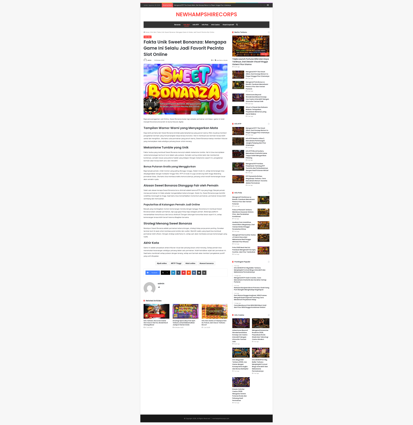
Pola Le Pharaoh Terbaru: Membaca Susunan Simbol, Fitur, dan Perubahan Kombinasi (243, 213)
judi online (162, 263)
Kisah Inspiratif (228, 25)
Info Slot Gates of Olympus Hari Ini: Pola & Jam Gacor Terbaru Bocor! (214, 323)
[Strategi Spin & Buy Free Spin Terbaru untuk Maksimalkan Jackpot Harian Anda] (185, 311)
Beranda (177, 25)
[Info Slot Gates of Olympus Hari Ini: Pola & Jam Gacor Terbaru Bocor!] (214, 311)
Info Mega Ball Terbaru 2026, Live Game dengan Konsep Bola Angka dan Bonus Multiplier (240, 364)
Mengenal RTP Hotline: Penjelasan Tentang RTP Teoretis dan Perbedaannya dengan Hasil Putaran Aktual (257, 167)
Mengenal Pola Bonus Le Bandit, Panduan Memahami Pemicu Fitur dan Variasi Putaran (203, 5)
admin (149, 60)
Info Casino (215, 25)
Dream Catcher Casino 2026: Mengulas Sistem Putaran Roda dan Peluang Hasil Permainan (239, 395)
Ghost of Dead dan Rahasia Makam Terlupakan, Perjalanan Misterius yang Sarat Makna (257, 110)
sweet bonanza (207, 263)
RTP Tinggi (176, 263)
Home (147, 32)
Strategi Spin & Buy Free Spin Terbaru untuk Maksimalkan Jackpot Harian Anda (184, 323)
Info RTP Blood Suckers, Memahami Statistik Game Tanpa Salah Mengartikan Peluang (256, 154)
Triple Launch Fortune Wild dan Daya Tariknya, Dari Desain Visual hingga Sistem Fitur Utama (250, 62)
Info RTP (196, 25)
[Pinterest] (183, 273)
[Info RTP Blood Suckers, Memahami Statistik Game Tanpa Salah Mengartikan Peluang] (238, 154)
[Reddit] (189, 273)
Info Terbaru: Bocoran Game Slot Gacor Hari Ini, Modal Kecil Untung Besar (156, 323)
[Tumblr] (178, 273)
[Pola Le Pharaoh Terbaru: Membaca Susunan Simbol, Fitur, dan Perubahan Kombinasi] (263, 213)
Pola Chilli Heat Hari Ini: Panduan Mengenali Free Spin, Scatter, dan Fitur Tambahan (244, 249)
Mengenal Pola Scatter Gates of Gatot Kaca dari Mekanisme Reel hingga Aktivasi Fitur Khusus (244, 238)
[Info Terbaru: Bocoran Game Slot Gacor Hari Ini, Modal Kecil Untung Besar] (156, 311)
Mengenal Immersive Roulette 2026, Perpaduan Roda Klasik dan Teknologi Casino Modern (260, 334)
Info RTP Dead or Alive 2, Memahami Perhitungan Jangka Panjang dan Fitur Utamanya (256, 141)
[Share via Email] (199, 273)
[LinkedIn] (173, 273)
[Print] (204, 273)
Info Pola (205, 25)
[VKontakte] (194, 273)
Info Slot (186, 25)
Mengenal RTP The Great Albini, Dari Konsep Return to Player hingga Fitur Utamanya (257, 74)
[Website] (159, 287)
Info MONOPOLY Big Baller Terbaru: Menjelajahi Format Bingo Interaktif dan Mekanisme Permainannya (260, 365)
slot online (191, 263)
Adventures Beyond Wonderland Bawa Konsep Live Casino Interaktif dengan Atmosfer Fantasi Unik (257, 98)
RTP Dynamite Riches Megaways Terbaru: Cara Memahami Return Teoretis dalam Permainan (256, 179)
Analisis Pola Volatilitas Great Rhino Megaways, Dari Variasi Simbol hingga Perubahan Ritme (243, 225)
